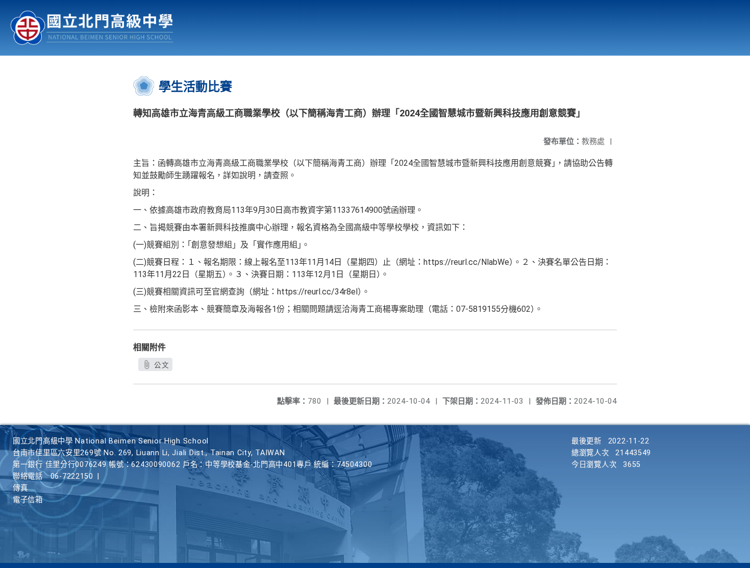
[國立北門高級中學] (91, 28)
